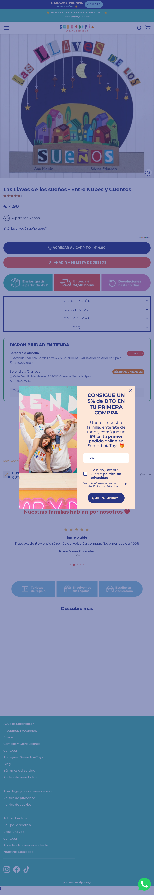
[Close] (130, 391)
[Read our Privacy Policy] (126, 483)
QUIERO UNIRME (106, 498)
